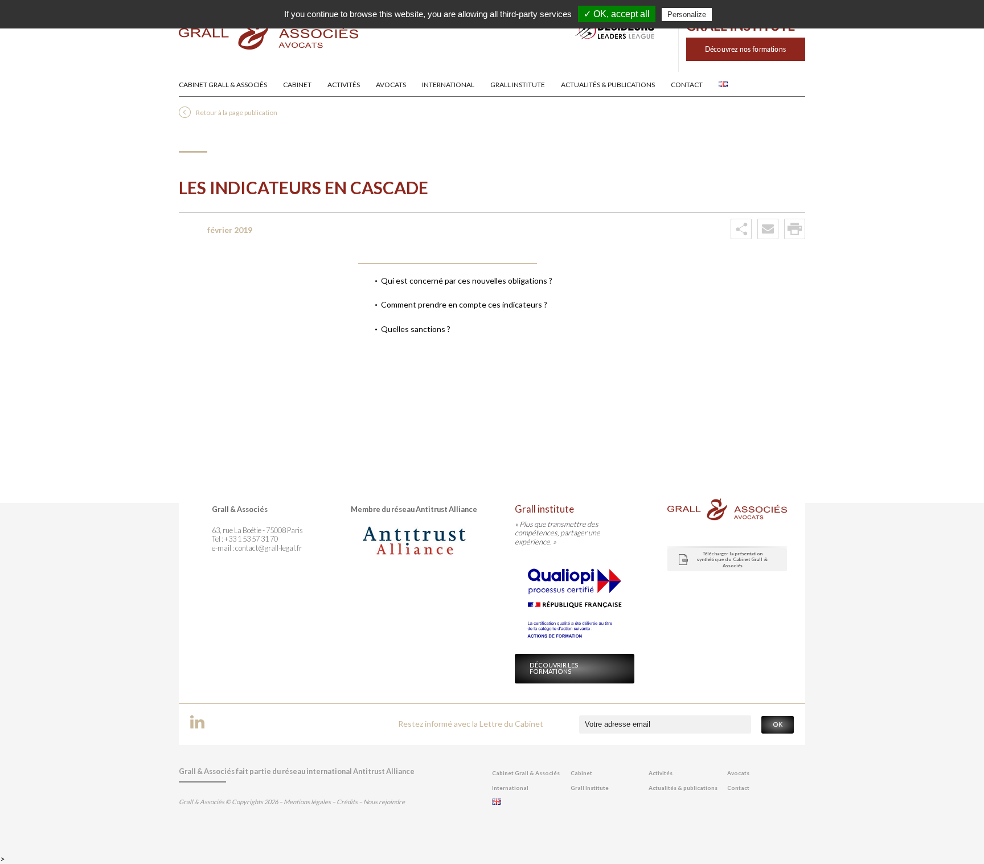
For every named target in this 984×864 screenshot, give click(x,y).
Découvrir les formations (554, 668)
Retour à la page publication (236, 112)
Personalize (686, 14)
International (448, 84)
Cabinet (297, 84)
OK (777, 724)
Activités (343, 84)
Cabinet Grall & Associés (223, 84)
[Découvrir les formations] (741, 68)
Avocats (391, 84)
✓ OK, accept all (617, 14)
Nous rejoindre (384, 801)
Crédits (347, 801)
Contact (687, 84)
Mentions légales (307, 801)
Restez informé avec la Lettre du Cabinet (470, 723)
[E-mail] (767, 236)
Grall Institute (517, 84)
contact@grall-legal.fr (268, 547)
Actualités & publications (608, 84)
